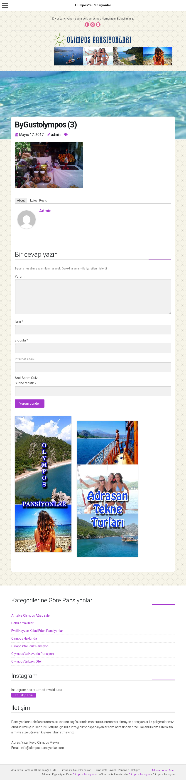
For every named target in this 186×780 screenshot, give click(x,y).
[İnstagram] (92, 24)
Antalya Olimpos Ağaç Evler (31, 615)
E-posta (21, 340)
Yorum (19, 276)
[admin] (26, 219)
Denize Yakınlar (22, 623)
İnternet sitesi (24, 359)
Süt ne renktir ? (25, 383)
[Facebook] (87, 24)
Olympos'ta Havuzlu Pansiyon (32, 653)
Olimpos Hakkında (24, 638)
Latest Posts (38, 200)
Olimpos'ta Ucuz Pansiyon (30, 646)
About (21, 200)
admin (45, 210)
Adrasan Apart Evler (163, 770)
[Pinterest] (98, 24)
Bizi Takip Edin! (23, 695)
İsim (19, 321)
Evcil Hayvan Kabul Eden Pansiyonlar (37, 631)
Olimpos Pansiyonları (85, 774)
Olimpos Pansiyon (140, 774)
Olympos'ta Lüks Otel (26, 661)
